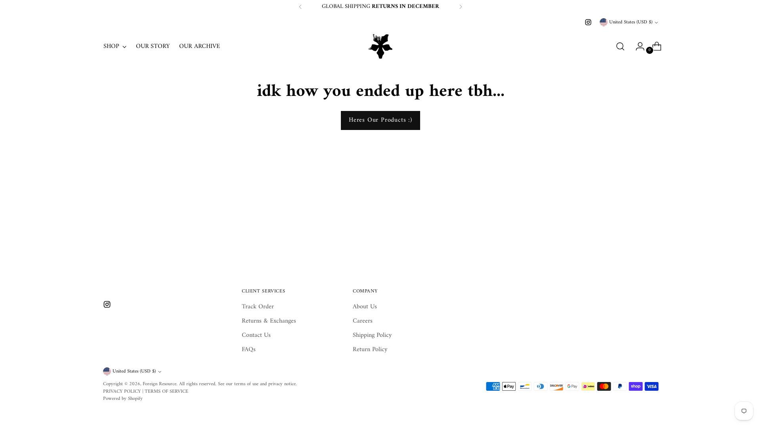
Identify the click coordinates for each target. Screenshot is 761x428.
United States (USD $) (630, 22)
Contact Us (256, 335)
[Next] (460, 6)
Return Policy (370, 349)
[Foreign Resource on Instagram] (588, 22)
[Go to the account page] (637, 46)
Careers (363, 321)
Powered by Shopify (123, 398)
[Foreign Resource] (380, 46)
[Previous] (300, 6)
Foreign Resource (159, 384)
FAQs (249, 349)
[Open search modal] (620, 46)
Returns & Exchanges (269, 321)
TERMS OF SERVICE (166, 391)
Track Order (258, 306)
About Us (365, 306)
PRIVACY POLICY (122, 391)
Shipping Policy (372, 335)
